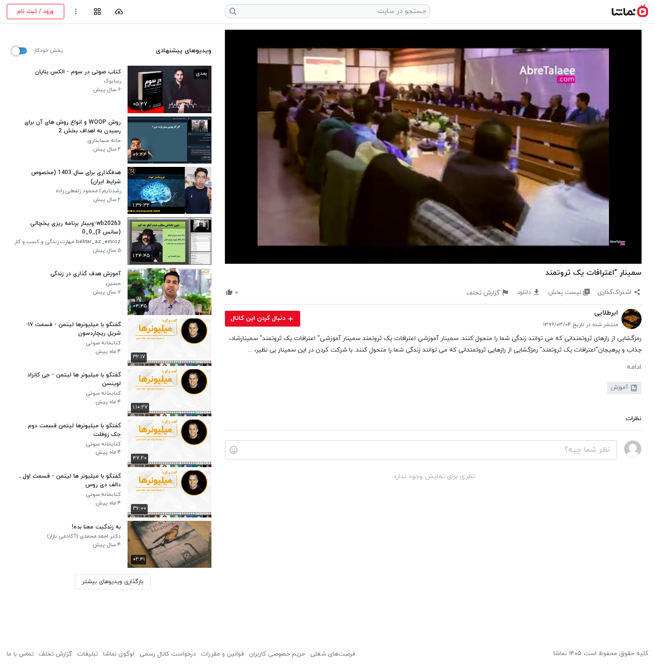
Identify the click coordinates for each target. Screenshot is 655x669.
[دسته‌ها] (97, 11)
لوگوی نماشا (118, 654)
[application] (433, 147)
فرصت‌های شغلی (332, 654)
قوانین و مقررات (222, 654)
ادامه (634, 367)
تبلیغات (87, 654)
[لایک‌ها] (245, 292)
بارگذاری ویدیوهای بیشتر (112, 581)
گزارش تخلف (55, 654)
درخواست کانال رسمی (168, 654)
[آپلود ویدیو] (119, 12)
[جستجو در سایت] (233, 11)
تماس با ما (20, 654)
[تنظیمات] (76, 11)
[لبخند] (233, 449)
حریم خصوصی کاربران (277, 654)
